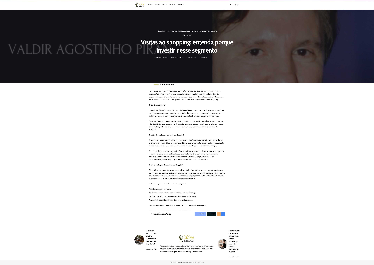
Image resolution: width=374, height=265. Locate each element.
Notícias (187, 35)
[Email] (215, 57)
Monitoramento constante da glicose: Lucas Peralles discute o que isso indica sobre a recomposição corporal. (234, 241)
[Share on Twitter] (212, 57)
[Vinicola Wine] (140, 4)
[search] (227, 5)
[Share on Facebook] (209, 57)
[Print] (218, 57)
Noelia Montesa (162, 57)
